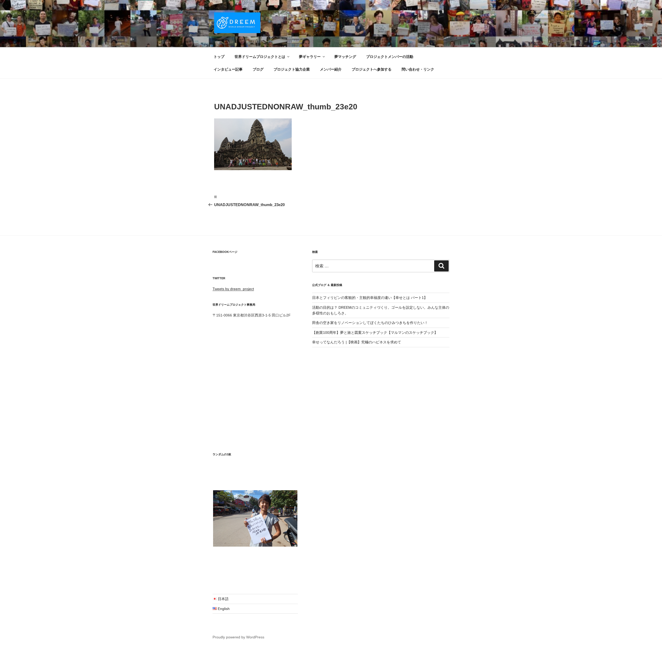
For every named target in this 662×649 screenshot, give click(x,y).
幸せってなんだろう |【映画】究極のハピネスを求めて (356, 342)
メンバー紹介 (331, 69)
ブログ (258, 69)
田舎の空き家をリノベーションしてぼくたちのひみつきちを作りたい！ (370, 323)
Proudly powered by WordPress (238, 637)
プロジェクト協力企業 (292, 69)
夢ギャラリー (310, 57)
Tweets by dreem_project (233, 289)
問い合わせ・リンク (418, 69)
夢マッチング (345, 57)
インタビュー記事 (228, 69)
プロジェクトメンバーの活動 (389, 57)
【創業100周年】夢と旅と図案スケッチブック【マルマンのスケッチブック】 (375, 332)
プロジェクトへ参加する (372, 69)
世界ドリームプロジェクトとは (260, 57)
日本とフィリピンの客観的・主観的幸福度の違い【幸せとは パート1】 (369, 298)
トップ (219, 57)
